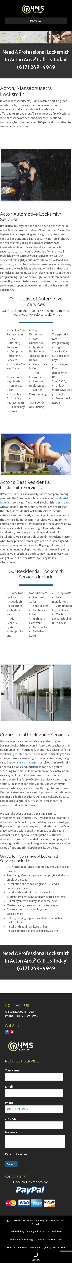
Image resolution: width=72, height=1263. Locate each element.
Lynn (59, 1239)
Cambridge (28, 1239)
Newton (11, 1247)
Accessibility (17, 1231)
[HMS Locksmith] (36, 9)
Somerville (35, 1247)
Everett (51, 1239)
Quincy (47, 1247)
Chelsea (41, 1239)
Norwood (22, 1247)
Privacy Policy (33, 1231)
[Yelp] (12, 1032)
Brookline (15, 1239)
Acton (46, 1231)
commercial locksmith (25, 762)
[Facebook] (7, 1032)
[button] (33, 20)
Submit (11, 1164)
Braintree (57, 1231)
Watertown (59, 1247)
